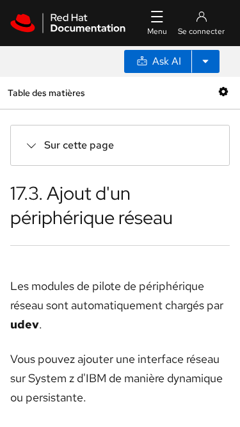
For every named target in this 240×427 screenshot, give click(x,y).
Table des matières (46, 92)
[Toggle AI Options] (205, 61)
